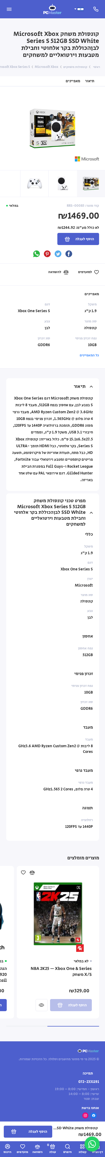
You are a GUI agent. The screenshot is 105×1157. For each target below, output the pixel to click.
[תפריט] (9, 9)
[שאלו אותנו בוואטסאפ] (92, 1144)
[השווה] (32, 872)
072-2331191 (88, 1081)
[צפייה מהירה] (42, 1005)
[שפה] (78, 9)
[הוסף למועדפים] (23, 872)
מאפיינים (73, 81)
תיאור (89, 81)
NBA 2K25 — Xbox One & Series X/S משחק (61, 972)
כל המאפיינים (89, 355)
